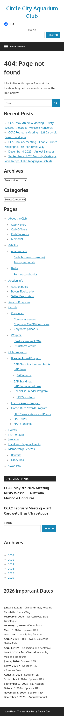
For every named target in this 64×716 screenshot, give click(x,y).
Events (12, 430)
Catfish (12, 307)
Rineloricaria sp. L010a (27, 341)
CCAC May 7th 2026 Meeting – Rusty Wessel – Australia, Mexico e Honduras (28, 493)
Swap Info (14, 466)
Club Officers (19, 229)
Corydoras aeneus (25, 319)
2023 (11, 568)
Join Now (13, 439)
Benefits (16, 455)
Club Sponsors (20, 234)
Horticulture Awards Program (29, 408)
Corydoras (17, 313)
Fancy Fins (17, 460)
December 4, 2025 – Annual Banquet (31, 151)
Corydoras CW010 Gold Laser (31, 324)
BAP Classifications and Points (32, 364)
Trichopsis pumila (24, 262)
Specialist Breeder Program (31, 391)
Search (32, 29)
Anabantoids (19, 251)
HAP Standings (23, 423)
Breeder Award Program (26, 358)
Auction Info (15, 280)
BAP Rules (20, 369)
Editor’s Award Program (25, 403)
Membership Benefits (21, 449)
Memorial (17, 239)
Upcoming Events (17, 478)
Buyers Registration (23, 291)
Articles (13, 245)
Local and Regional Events (24, 444)
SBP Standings (25, 397)
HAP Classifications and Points (32, 414)
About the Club (17, 218)
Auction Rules (19, 286)
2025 (11, 559)
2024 (11, 564)
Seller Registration (22, 296)
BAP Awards (24, 375)
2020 (11, 577)
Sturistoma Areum (25, 346)
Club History (18, 224)
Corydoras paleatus (26, 329)
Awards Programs (19, 302)
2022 (11, 573)
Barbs (14, 268)
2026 (11, 555)
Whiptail (16, 335)
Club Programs (17, 352)
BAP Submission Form (27, 386)
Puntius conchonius (25, 274)
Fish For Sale (16, 434)
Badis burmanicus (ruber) (29, 257)
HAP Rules (20, 419)
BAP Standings (23, 381)
